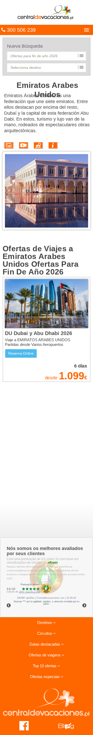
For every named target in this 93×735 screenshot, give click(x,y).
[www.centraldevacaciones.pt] (46, 12)
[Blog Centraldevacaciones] (68, 725)
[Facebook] (24, 725)
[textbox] (46, 56)
